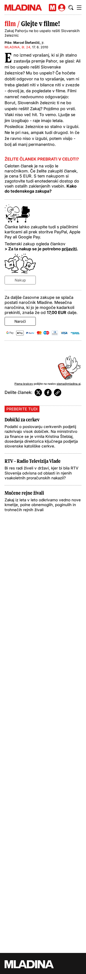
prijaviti (69, 248)
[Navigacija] (79, 7)
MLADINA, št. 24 (17, 47)
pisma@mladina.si (68, 383)
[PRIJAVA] (61, 7)
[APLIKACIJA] (52, 7)
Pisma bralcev (23, 383)
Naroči (20, 321)
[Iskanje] (71, 7)
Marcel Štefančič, (27, 42)
